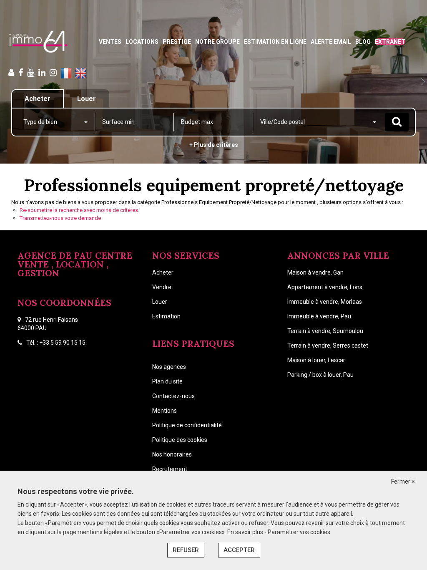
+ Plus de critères (213, 144)
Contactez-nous (173, 396)
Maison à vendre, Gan (315, 272)
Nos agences (169, 366)
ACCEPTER (239, 550)
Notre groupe (217, 41)
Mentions (164, 410)
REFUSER (186, 550)
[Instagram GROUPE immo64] (53, 73)
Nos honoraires (172, 454)
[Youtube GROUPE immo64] (30, 73)
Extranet (390, 41)
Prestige (177, 41)
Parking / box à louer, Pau (320, 374)
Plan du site (167, 381)
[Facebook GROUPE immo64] (20, 73)
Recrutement (169, 469)
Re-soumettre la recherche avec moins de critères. (79, 210)
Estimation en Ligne (275, 41)
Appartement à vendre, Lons (324, 287)
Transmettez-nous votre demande (60, 218)
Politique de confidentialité (187, 425)
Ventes (110, 41)
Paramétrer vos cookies (299, 532)
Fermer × (402, 481)
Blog (363, 41)
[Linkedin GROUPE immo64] (41, 73)
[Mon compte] (11, 73)
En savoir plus (245, 532)
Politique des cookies (179, 439)
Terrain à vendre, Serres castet (327, 345)
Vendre (161, 287)
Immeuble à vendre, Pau (319, 316)
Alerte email (331, 41)
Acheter (162, 272)
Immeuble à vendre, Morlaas (324, 301)
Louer (159, 301)
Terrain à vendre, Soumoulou (325, 331)
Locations (142, 41)
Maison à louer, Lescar (316, 360)
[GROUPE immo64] (38, 42)
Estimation (166, 316)
